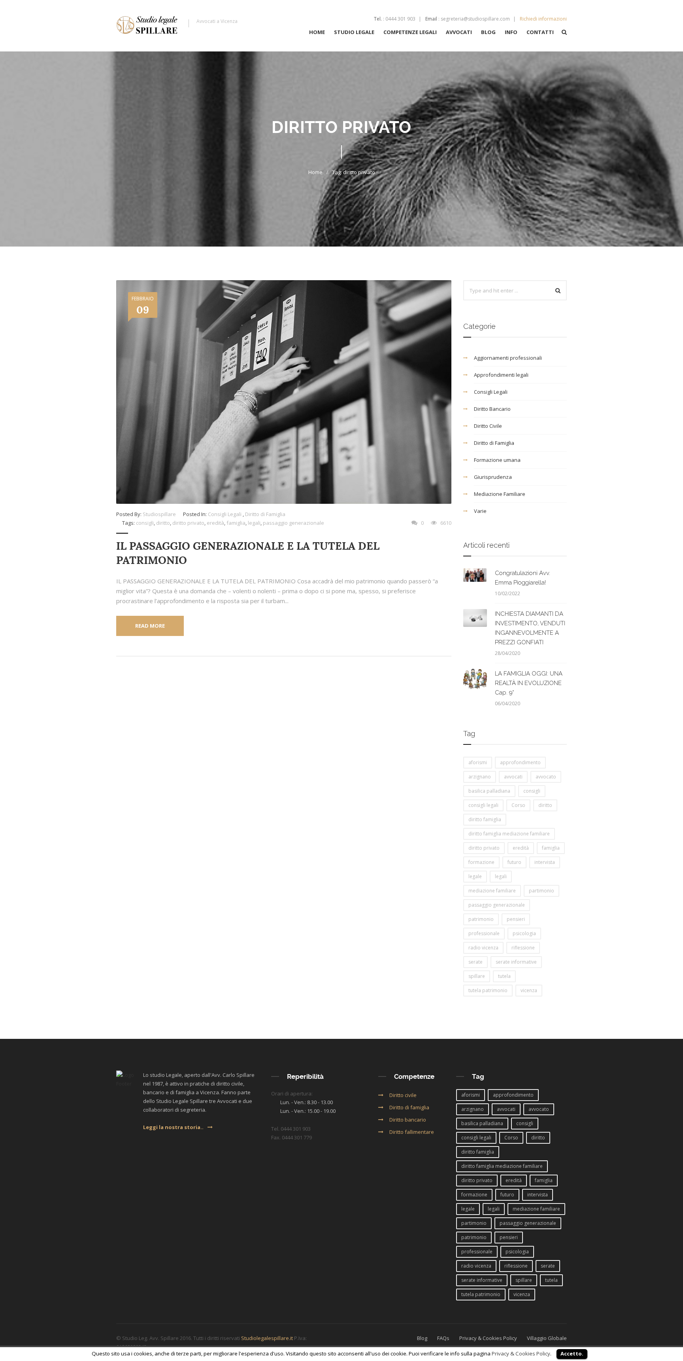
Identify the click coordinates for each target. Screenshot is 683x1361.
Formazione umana (497, 459)
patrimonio (481, 919)
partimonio (541, 890)
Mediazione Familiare (499, 493)
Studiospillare (159, 514)
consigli (145, 522)
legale (475, 876)
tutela (504, 976)
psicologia (524, 933)
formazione (481, 862)
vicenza (529, 990)
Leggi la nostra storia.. (173, 1127)
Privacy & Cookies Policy (521, 1353)
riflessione (523, 947)
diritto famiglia (484, 819)
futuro (514, 862)
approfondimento (520, 762)
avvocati (513, 776)
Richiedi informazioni (543, 18)
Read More (150, 625)
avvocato (546, 776)
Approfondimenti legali (501, 374)
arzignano (479, 776)
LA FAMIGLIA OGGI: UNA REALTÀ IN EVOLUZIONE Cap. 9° (528, 683)
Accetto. (571, 1353)
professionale (484, 933)
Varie (480, 510)
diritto (163, 522)
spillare (476, 976)
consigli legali (483, 805)
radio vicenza (483, 947)
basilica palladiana (489, 791)
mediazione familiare (492, 890)
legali (254, 522)
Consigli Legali (225, 514)
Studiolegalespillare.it (267, 1338)
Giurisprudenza (493, 476)
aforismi (477, 762)
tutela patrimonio (488, 990)
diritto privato (188, 522)
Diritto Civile (488, 425)
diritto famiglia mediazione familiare (509, 833)
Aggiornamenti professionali (508, 357)
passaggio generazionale (293, 522)
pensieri (516, 919)
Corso (518, 805)
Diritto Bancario (492, 408)
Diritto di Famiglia (265, 514)
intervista (544, 862)
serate (475, 962)
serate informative (516, 962)
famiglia (235, 522)
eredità (215, 522)
